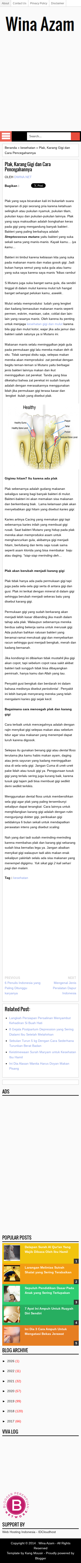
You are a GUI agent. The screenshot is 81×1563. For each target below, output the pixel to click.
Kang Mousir (34, 1553)
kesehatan (20, 878)
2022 (10, 1371)
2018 (10, 1411)
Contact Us (19, 3)
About (5, 3)
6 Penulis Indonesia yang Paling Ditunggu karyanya (22, 988)
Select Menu (6, 136)
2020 (10, 1391)
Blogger (40, 1558)
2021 (10, 1381)
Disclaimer (57, 3)
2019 (10, 1401)
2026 (10, 1361)
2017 (10, 1421)
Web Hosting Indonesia (18, 1532)
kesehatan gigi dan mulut (45, 324)
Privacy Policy (38, 3)
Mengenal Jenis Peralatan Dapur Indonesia (64, 988)
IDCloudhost (47, 1532)
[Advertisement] (40, 87)
